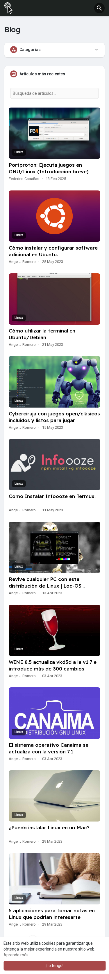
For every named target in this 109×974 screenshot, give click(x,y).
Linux (19, 152)
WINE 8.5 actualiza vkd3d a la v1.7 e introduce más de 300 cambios (53, 665)
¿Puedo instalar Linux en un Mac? (49, 827)
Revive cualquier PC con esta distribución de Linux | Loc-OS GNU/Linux (45, 585)
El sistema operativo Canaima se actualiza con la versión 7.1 (48, 748)
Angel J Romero (22, 261)
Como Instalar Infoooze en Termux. (52, 496)
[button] (99, 8)
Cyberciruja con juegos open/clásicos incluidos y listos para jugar (54, 416)
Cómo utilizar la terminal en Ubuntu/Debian (42, 334)
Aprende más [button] (15, 955)
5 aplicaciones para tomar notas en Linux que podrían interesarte (52, 913)
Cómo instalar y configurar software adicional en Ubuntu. (53, 251)
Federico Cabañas (24, 179)
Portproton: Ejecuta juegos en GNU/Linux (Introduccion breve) (49, 168)
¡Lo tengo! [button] (54, 965)
